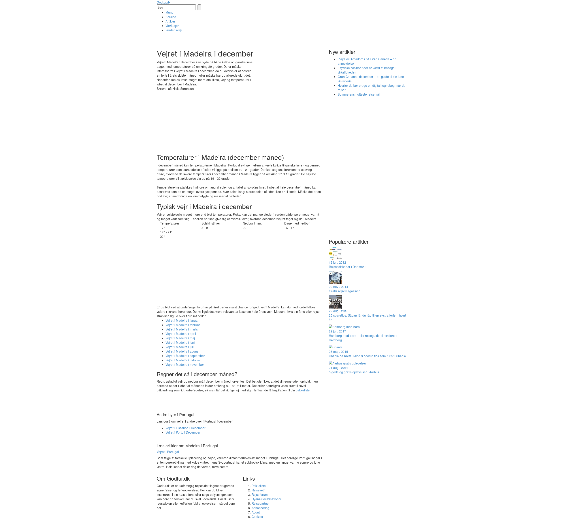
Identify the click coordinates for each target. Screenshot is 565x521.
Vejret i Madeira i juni (180, 342)
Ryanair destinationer (266, 499)
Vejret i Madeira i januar (182, 320)
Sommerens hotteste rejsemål (359, 94)
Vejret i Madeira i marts (182, 329)
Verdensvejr (174, 30)
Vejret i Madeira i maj (180, 338)
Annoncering (260, 508)
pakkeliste (303, 390)
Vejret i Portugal (168, 451)
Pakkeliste (259, 485)
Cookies (257, 516)
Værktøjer (172, 25)
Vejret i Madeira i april (181, 333)
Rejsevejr (258, 490)
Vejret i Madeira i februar (183, 325)
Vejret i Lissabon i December (185, 428)
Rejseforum (260, 494)
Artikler (170, 21)
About (256, 512)
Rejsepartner (261, 503)
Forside (171, 17)
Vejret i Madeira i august (182, 351)
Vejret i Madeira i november (185, 364)
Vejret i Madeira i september (185, 355)
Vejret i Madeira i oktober (183, 360)
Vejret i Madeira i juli (180, 347)
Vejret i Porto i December (183, 432)
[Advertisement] (289, 89)
